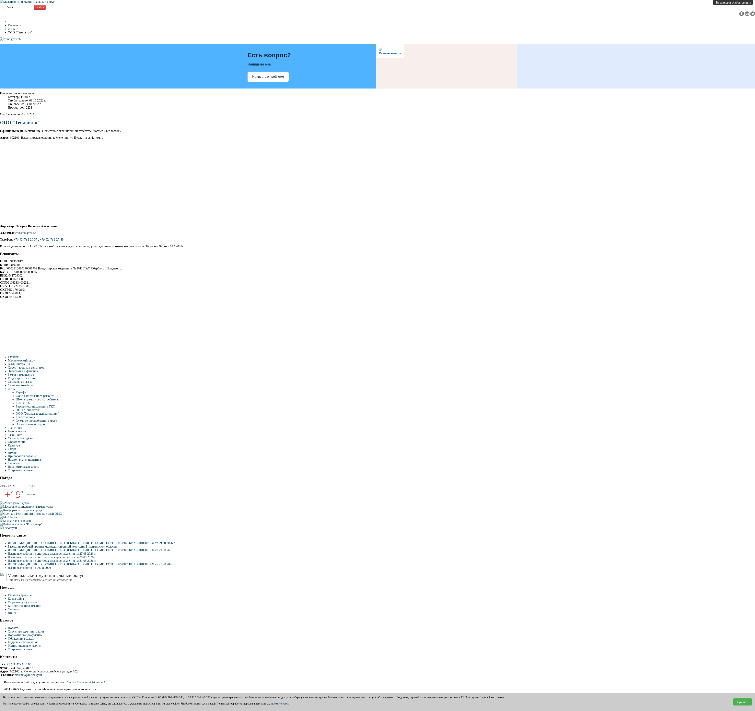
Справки (14, 463)
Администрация (19, 364)
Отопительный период (31, 424)
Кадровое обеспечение (23, 642)
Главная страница (20, 595)
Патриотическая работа (23, 466)
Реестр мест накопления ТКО (35, 406)
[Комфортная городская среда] (21, 510)
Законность (15, 434)
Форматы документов (22, 602)
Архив (12, 452)
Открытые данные (20, 470)
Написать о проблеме (268, 76)
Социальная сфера (20, 381)
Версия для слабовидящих (733, 2)
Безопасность (17, 431)
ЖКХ (11, 388)
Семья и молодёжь (20, 438)
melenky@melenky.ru (28, 675)
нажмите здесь (280, 703)
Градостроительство (21, 378)
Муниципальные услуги (24, 645)
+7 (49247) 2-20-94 (19, 664)
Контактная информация (24, 605)
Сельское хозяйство (21, 385)
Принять (742, 702)
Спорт (12, 449)
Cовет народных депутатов (26, 367)
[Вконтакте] (747, 15)
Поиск (12, 612)
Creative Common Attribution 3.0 (86, 682)
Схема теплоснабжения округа (36, 420)
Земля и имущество (21, 374)
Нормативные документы (25, 635)
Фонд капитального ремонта (35, 395)
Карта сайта (16, 598)
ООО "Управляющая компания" (37, 413)
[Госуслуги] (8, 527)
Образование (16, 442)
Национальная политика (24, 459)
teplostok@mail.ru (26, 232)
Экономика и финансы (23, 371)
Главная (13, 357)
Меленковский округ (22, 360)
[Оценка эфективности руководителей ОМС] (31, 513)
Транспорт (15, 427)
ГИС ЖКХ (23, 403)
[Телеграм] (752, 15)
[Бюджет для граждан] (15, 520)
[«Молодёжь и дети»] (15, 503)
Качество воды (26, 417)
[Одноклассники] (742, 15)
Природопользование (22, 456)
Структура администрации (26, 631)
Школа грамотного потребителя (37, 399)
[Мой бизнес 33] (9, 517)
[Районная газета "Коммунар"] (21, 524)
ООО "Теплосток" (20, 122)
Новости (13, 628)
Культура (14, 445)
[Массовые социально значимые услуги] (27, 506)
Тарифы (21, 392)
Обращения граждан (21, 638)
